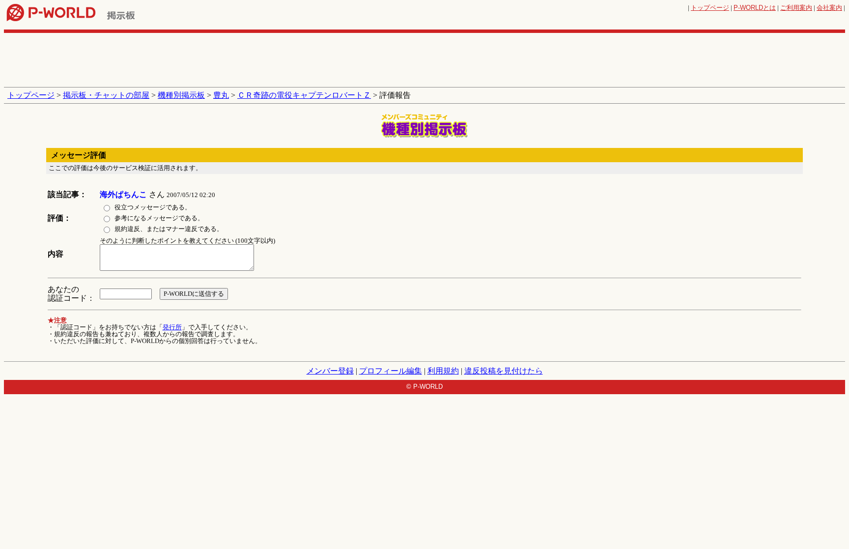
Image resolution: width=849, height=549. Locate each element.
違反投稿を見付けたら (503, 371)
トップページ (710, 7)
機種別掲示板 (181, 95)
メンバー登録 (330, 371)
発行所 (172, 327)
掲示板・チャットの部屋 (106, 95)
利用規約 (443, 371)
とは (755, 7)
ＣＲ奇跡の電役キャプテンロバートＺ (304, 95)
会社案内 (829, 7)
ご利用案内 (796, 7)
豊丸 (221, 95)
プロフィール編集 (390, 371)
